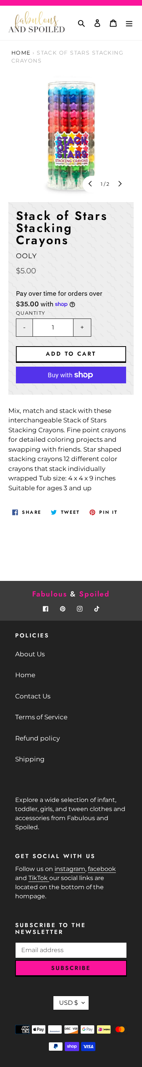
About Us (30, 654)
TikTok (38, 878)
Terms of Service (41, 717)
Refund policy (37, 738)
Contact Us (32, 696)
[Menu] (129, 23)
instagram (70, 868)
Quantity (30, 313)
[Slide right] (119, 184)
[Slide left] (91, 184)
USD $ (68, 1002)
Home (21, 52)
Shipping (30, 759)
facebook (102, 868)
